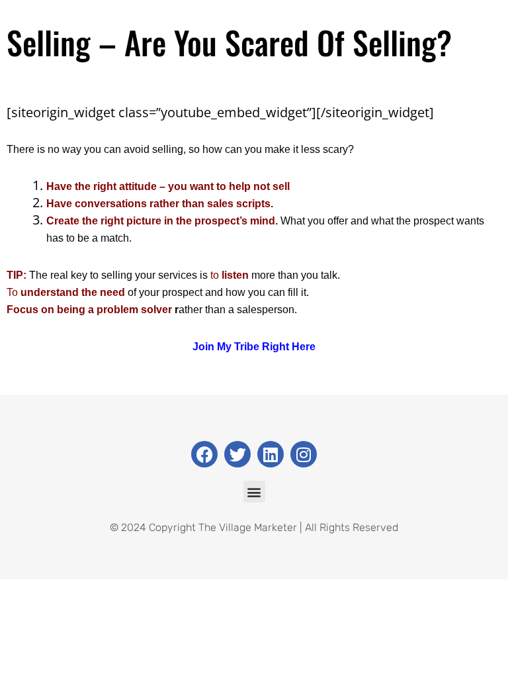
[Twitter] (237, 454)
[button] (254, 492)
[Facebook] (204, 454)
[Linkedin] (270, 454)
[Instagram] (303, 454)
